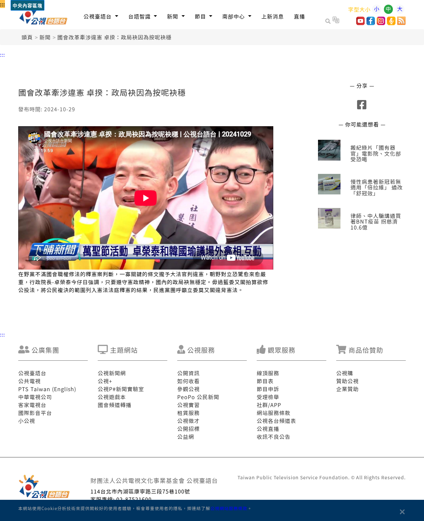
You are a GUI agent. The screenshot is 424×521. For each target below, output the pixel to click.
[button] (101, 16)
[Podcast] (391, 23)
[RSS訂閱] (401, 23)
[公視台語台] (43, 14)
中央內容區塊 (27, 5)
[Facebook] (370, 23)
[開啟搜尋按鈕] (329, 21)
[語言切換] (336, 21)
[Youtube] (360, 23)
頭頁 (27, 37)
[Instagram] (381, 23)
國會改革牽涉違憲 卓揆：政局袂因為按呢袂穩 (114, 37)
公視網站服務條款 (228, 508)
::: (2, 4)
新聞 (45, 37)
